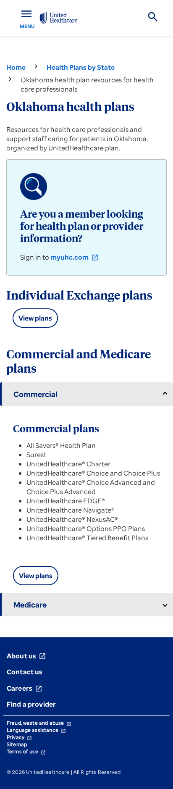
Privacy (19, 737)
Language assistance (36, 730)
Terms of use (26, 751)
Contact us (25, 671)
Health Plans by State (81, 67)
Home (16, 67)
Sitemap (17, 744)
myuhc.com (74, 257)
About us (26, 655)
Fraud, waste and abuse (39, 722)
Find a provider (31, 704)
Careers (24, 688)
